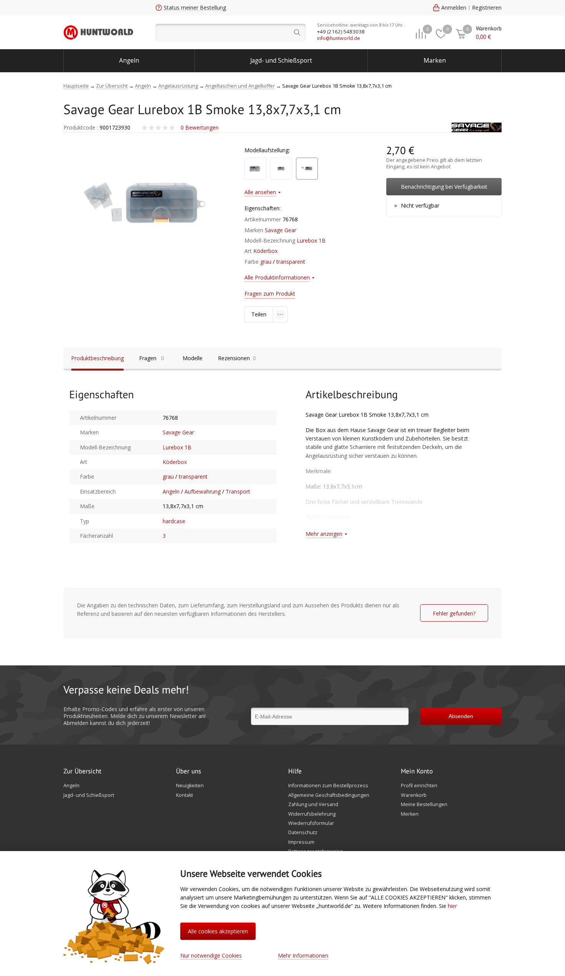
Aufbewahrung (202, 491)
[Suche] (231, 32)
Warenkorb (414, 795)
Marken (435, 61)
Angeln (129, 61)
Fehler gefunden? (454, 613)
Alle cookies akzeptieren (218, 931)
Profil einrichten (419, 786)
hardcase (174, 521)
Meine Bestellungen (424, 804)
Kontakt (184, 795)
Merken (410, 814)
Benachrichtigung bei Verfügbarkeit (444, 186)
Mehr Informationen (303, 955)
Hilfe (295, 771)
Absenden (461, 716)
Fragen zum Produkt (269, 293)
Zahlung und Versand (313, 804)
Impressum (301, 842)
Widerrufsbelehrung (312, 814)
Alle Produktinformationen (277, 277)
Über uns (188, 771)
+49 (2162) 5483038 (341, 31)
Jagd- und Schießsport (281, 61)
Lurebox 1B (311, 240)
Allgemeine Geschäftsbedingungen (328, 795)
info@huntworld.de (338, 38)
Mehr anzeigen (324, 533)
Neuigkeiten (190, 786)
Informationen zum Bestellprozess (328, 786)
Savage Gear (280, 230)
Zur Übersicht (82, 771)
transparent (290, 261)
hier (452, 905)
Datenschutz (302, 833)
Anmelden (453, 7)
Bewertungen (200, 127)
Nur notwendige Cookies (211, 955)
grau (265, 261)
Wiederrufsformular (311, 823)
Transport (238, 491)
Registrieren (487, 7)
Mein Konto (417, 771)
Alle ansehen (260, 192)
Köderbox (265, 250)
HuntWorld (98, 32)
